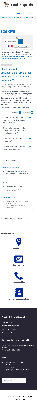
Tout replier (15, 112)
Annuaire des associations (19, 299)
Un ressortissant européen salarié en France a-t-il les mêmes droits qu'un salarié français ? (17, 174)
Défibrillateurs (18, 248)
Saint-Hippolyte (22, 4)
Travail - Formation (22, 52)
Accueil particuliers (8, 52)
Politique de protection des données (15, 369)
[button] (16, 120)
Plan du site (6, 365)
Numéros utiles (19, 282)
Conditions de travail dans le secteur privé (16, 54)
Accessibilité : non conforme (12, 362)
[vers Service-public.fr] (18, 46)
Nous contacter (19, 265)
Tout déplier (27, 112)
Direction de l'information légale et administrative (15, 218)
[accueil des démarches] (16, 37)
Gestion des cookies (9, 372)
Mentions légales (8, 367)
